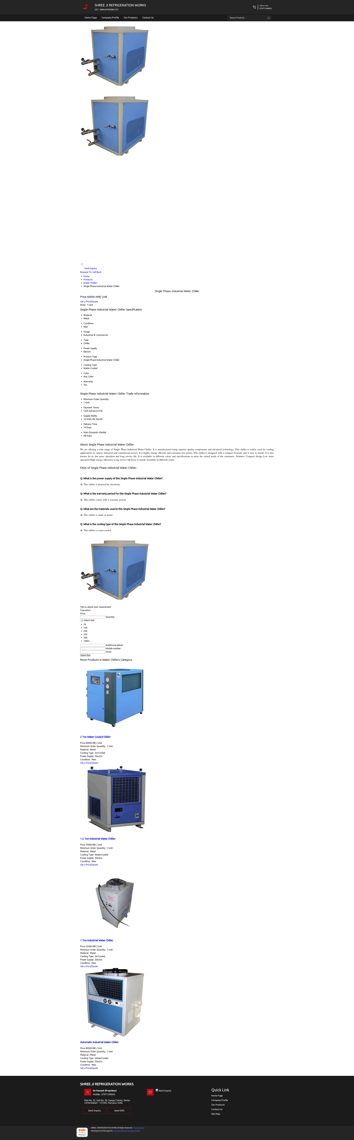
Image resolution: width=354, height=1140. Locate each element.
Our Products (131, 17)
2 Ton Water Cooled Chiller (95, 736)
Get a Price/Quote (89, 301)
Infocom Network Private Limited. (127, 1131)
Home (86, 276)
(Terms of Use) (139, 1128)
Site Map (215, 1114)
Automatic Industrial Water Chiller (99, 1042)
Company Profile (110, 17)
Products (88, 279)
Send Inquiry (90, 268)
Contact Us (148, 17)
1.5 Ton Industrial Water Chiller (97, 838)
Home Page (91, 17)
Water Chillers (90, 283)
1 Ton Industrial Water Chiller (96, 940)
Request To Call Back (90, 272)
